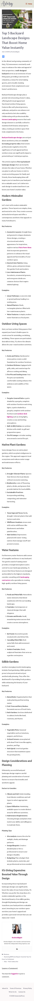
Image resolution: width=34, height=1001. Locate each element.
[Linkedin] (17, 949)
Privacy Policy (27, 988)
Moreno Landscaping (9, 119)
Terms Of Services (15, 988)
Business (6, 954)
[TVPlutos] (7, 4)
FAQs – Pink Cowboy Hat (11, 961)
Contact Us (21, 992)
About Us (5, 988)
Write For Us (13, 992)
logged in (14, 974)
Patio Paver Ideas (25, 247)
